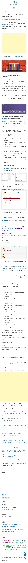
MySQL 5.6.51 (7, 243)
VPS (25, 542)
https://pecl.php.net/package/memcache (15, 370)
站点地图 (23, 557)
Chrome (13, 540)
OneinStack (12, 542)
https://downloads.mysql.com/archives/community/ (12, 242)
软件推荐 (8, 549)
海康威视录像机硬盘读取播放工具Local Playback (11, 531)
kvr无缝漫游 (4, 542)
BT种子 (9, 540)
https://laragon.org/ (12, 101)
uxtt (11, 509)
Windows (17, 425)
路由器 (22, 547)
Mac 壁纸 (8, 542)
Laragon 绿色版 (7, 168)
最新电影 (9, 547)
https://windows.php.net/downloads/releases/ (11, 226)
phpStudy (9, 425)
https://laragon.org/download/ (16, 121)
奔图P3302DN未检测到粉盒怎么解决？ (9, 526)
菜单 (14, 7)
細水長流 (14, 2)
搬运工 (8, 546)
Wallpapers (4, 543)
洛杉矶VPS (18, 547)
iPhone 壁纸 (21, 540)
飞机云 (15, 56)
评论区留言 (5, 420)
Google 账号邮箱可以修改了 (7, 454)
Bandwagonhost (5, 540)
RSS (5, 504)
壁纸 (24, 543)
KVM (24, 540)
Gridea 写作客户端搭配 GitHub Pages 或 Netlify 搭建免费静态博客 (8, 442)
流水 (4, 435)
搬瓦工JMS (20, 56)
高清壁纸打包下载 (13, 549)
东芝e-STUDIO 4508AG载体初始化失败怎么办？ (11, 527)
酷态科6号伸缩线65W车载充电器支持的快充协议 (11, 524)
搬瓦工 (3, 505)
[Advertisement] (14, 43)
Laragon (12, 83)
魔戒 (12, 56)
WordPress (4, 24)
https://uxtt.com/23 (6, 433)
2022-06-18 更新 (5, 19)
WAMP (13, 425)
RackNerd (21, 542)
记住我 (4, 494)
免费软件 (21, 543)
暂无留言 (19, 19)
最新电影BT (13, 547)
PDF (19, 542)
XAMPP (8, 427)
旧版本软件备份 (18, 546)
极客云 (23, 413)
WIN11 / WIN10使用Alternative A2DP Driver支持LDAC (12, 529)
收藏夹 (12, 546)
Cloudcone (17, 540)
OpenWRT (16, 542)
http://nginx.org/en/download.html (9, 235)
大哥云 (9, 56)
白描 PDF (3, 507)
